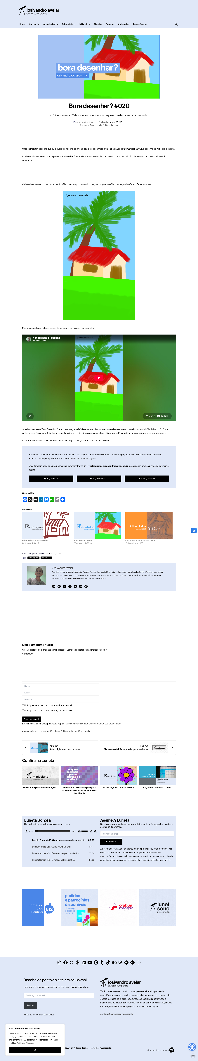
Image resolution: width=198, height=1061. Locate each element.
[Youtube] (80, 586)
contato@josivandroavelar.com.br (116, 1014)
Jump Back (91, 831)
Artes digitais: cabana (83, 540)
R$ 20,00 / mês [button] (51, 478)
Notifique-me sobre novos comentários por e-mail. (48, 705)
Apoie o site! (123, 24)
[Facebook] (59, 586)
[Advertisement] (129, 10)
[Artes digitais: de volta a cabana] (46, 525)
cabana (171, 149)
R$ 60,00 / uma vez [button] (99, 478)
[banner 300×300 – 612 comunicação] (40, 907)
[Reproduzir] (26, 831)
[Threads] (70, 586)
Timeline (98, 24)
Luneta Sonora (140, 24)
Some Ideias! (49, 24)
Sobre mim (34, 24)
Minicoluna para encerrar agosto (40, 787)
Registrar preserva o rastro (157, 787)
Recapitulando (112, 125)
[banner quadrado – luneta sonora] (157, 907)
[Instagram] (53, 586)
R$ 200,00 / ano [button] (147, 478)
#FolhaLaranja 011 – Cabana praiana (140, 540)
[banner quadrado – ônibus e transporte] (118, 907)
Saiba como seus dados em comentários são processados (93, 723)
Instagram (30, 433)
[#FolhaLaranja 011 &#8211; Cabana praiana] (149, 525)
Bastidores (84, 125)
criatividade (46, 558)
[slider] (52, 831)
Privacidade (67, 24)
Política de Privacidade (26, 1043)
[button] (56, 24)
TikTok (163, 429)
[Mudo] (79, 831)
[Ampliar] (132, 194)
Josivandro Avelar (85, 122)
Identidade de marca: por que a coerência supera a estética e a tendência (79, 790)
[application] (61, 831)
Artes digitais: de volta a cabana (35, 540)
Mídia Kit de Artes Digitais (83, 458)
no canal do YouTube (146, 429)
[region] (35, 1040)
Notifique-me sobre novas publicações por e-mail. (48, 710)
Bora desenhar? (97, 125)
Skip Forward (95, 831)
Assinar (30, 1005)
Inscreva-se (111, 841)
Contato (110, 24)
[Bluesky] (75, 586)
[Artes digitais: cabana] (98, 525)
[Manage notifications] (193, 1056)
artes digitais (33, 558)
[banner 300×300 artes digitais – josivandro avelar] (79, 907)
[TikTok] (86, 586)
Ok (35, 1050)
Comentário (28, 653)
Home (22, 24)
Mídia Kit (83, 24)
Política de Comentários (72, 731)
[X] (64, 586)
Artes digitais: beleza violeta (118, 787)
